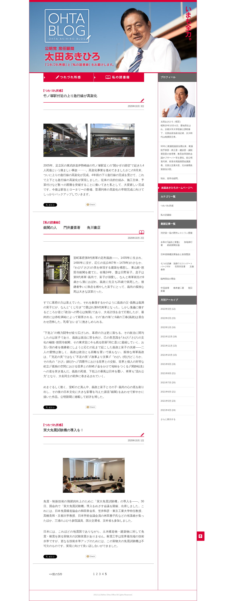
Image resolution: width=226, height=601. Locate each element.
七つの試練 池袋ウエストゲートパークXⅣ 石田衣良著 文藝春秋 (177, 266)
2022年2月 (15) (168, 318)
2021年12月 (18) (169, 336)
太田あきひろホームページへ (177, 187)
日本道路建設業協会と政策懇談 (175, 254)
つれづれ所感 (68, 77)
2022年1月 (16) (168, 327)
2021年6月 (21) (168, 392)
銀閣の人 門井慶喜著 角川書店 (71, 227)
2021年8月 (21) (168, 373)
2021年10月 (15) (169, 355)
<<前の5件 (55, 574)
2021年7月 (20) (168, 382)
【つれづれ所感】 (53, 90)
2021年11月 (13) (169, 346)
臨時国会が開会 (168, 279)
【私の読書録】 (52, 222)
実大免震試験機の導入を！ (63, 430)
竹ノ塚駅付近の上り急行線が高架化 (70, 96)
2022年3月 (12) (168, 309)
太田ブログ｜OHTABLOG (67, 26)
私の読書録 (119, 77)
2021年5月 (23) (168, 401)
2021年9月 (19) (168, 364)
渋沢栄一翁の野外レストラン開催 (176, 233)
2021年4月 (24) (168, 410)
